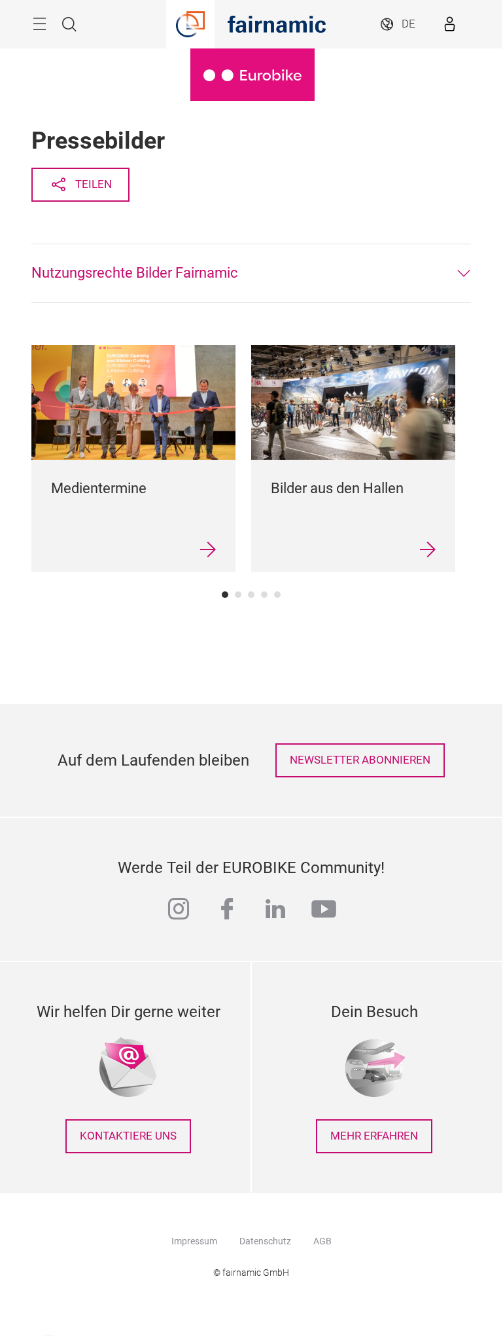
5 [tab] (277, 594)
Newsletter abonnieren (360, 760)
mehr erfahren (374, 1136)
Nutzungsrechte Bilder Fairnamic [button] (134, 273)
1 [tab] (225, 594)
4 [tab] (264, 594)
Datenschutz (265, 1241)
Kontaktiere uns (128, 1136)
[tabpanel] (133, 458)
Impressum (194, 1241)
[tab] (251, 273)
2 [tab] (238, 594)
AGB (322, 1241)
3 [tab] (251, 594)
